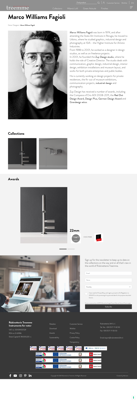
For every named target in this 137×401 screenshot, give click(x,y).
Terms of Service (124, 303)
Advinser (125, 376)
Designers (16, 25)
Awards (52, 333)
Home (10, 25)
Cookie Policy (75, 337)
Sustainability (54, 337)
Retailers (52, 324)
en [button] (132, 3)
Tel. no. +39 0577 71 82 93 (110, 327)
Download (53, 328)
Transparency (74, 342)
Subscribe (108, 306)
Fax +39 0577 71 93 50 (108, 330)
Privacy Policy (101, 293)
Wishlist (124, 3)
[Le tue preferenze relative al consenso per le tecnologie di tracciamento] (133, 397)
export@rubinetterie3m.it (114, 337)
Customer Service (113, 3)
